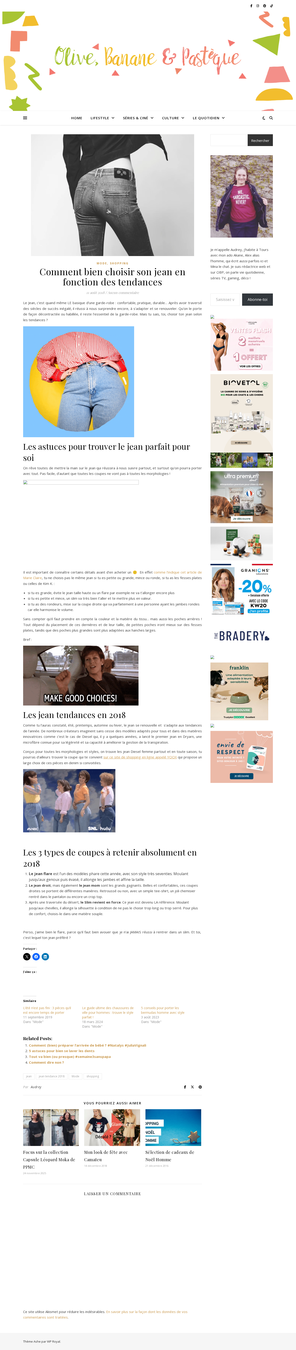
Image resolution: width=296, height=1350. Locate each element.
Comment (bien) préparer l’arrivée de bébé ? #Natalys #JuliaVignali (87, 1045)
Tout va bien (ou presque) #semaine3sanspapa (70, 1056)
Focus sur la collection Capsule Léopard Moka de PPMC (49, 1159)
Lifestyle (100, 118)
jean (29, 1076)
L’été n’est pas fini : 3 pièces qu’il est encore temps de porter (47, 1010)
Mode (102, 263)
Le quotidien (206, 118)
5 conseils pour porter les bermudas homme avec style (163, 1010)
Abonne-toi (257, 299)
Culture (170, 118)
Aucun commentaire (123, 292)
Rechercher (260, 140)
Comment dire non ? (46, 1062)
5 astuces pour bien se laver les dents (62, 1050)
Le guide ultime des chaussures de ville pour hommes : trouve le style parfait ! (108, 1012)
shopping (92, 1076)
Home (76, 118)
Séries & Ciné (135, 118)
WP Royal (53, 1341)
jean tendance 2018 (52, 1076)
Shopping (119, 263)
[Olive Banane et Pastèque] (148, 58)
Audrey (36, 1087)
